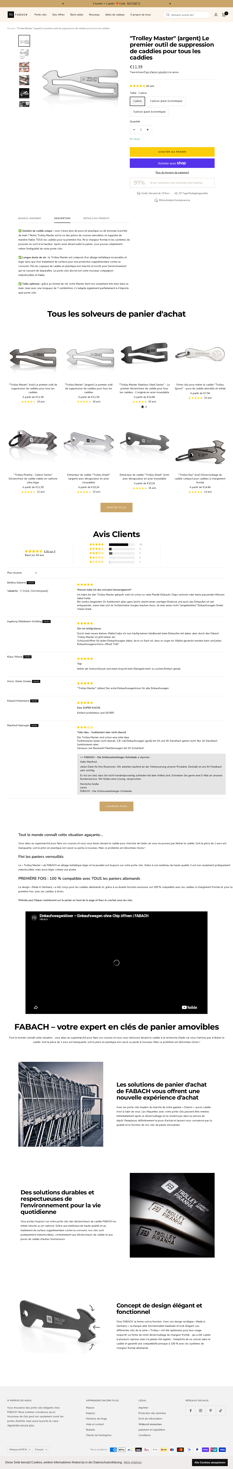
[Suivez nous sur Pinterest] (211, 1411)
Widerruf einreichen (150, 1424)
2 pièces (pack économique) (166, 101)
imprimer (143, 1407)
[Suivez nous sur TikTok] (221, 1411)
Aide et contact (95, 1424)
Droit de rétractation (150, 1418)
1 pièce (137, 101)
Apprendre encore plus (20, 1425)
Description (62, 218)
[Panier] (224, 15)
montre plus (116, 507)
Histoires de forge (96, 1418)
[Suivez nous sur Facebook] (191, 1411)
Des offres (58, 14)
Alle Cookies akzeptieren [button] (210, 1462)
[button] (138, 86)
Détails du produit (97, 218)
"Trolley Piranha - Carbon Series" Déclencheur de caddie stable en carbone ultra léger (33, 478)
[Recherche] (168, 14)
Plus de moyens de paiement (172, 172)
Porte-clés (41, 14)
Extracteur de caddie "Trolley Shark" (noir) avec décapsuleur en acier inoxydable (144, 476)
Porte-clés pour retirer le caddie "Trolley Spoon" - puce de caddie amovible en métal (200, 386)
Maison (90, 1407)
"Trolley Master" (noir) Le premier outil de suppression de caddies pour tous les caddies (33, 388)
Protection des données (152, 1413)
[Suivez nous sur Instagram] (201, 1411)
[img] (85, 584)
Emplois (90, 1413)
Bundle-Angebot (29, 218)
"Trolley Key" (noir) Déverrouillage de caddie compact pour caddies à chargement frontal (200, 478)
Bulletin (90, 1429)
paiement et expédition (152, 1429)
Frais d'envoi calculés (155, 72)
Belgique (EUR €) (18, 1449)
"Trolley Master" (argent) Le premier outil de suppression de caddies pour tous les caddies (89, 388)
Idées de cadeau (115, 14)
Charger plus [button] (116, 806)
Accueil (11, 28)
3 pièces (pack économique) (149, 111)
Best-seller (76, 14)
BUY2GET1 (133, 3)
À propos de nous (140, 14)
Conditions (145, 1435)
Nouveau (94, 14)
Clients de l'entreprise (98, 1435)
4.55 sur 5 (49, 551)
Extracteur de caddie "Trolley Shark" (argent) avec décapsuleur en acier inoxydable (88, 478)
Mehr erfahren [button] (133, 1462)
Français (39, 1449)
